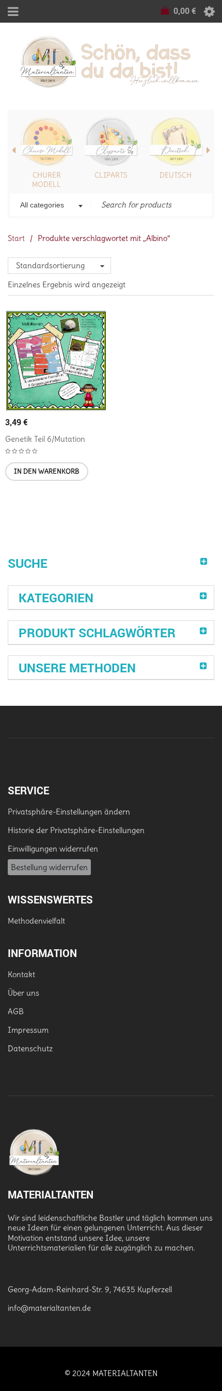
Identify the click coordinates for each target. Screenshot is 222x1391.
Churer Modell (46, 179)
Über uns (23, 993)
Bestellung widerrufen (49, 867)
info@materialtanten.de (49, 1308)
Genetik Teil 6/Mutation (45, 439)
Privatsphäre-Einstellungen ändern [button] (69, 811)
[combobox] (50, 206)
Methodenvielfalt (36, 921)
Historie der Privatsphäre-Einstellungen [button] (76, 830)
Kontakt (21, 974)
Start (16, 238)
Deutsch (176, 175)
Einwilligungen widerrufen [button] (53, 849)
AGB (16, 1011)
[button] (46, 471)
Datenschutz (30, 1048)
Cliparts (111, 175)
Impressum (28, 1030)
